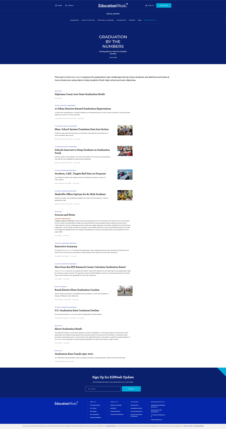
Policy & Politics (88, 20)
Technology (121, 20)
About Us (93, 401)
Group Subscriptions (136, 411)
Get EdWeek (134, 401)
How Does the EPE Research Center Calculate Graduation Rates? (90, 267)
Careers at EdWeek (95, 417)
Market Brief (149, 20)
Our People (93, 411)
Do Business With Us (158, 401)
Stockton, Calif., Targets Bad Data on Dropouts (80, 173)
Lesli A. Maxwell (59, 183)
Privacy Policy (111, 426)
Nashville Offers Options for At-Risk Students (80, 194)
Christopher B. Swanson (61, 118)
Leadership (74, 20)
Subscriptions (135, 405)
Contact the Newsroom (116, 414)
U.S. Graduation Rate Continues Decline (77, 310)
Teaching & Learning (106, 20)
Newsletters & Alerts (136, 408)
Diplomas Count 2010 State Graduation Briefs (80, 94)
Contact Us (114, 401)
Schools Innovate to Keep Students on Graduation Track (82, 151)
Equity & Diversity (61, 286)
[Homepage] (113, 5)
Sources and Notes (65, 214)
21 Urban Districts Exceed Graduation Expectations (83, 108)
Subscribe (164, 5)
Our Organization (95, 405)
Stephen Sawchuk (60, 139)
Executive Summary (66, 246)
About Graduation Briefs (68, 328)
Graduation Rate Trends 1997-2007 (74, 353)
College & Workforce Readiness (65, 170)
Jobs (139, 20)
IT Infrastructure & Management (66, 126)
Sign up (131, 389)
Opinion (132, 20)
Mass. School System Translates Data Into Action (82, 129)
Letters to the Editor (116, 405)
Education (58, 91)
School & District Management (65, 105)
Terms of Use (188, 426)
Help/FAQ (113, 408)
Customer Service (115, 411)
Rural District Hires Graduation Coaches (77, 289)
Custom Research (156, 419)
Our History (93, 408)
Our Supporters (94, 414)
